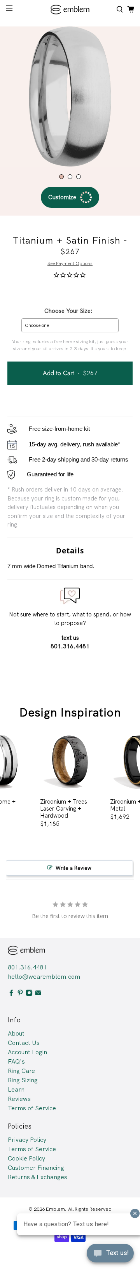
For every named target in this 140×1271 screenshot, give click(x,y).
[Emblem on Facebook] (11, 994)
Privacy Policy (27, 1140)
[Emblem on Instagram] (29, 994)
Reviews (19, 1099)
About (16, 1033)
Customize (62, 197)
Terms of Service (32, 1108)
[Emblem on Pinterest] (20, 994)
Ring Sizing (23, 1080)
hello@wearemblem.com (44, 977)
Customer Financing (36, 1168)
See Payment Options (70, 263)
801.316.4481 (27, 967)
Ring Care (21, 1071)
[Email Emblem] (38, 994)
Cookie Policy (26, 1158)
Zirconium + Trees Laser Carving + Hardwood (63, 808)
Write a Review (73, 868)
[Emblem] (70, 9)
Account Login (27, 1052)
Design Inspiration (70, 712)
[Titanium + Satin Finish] (70, 96)
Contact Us (24, 1043)
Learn (16, 1089)
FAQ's (16, 1061)
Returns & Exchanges (37, 1177)
